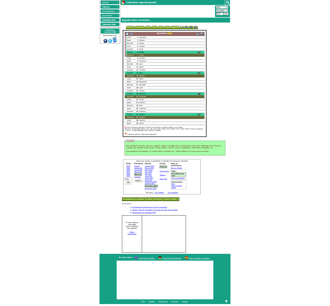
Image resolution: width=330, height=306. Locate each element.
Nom (173, 184)
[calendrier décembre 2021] (197, 34)
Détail (173, 188)
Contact (185, 302)
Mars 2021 (149, 170)
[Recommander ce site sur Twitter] (110, 42)
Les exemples (173, 193)
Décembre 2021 (150, 189)
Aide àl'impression (132, 233)
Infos (161, 27)
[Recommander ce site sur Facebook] (105, 42)
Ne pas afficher (176, 168)
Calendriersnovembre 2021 (110, 31)
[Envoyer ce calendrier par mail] (186, 27)
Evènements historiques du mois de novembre (149, 207)
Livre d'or (174, 302)
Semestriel (138, 168)
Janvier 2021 (149, 166)
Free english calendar (147, 258)
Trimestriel (138, 170)
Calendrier (140, 27)
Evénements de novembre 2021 (144, 213)
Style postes (164, 171)
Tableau (162, 175)
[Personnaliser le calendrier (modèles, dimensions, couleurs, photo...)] (202, 33)
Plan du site (163, 302)
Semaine (137, 177)
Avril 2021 (148, 172)
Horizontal (163, 179)
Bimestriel (138, 172)
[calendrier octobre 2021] (131, 34)
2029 (128, 176)
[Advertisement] (167, 11)
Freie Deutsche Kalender (172, 258)
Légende (175, 27)
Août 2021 (148, 180)
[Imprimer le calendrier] (191, 27)
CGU (143, 302)
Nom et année (176, 186)
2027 (128, 172)
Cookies (152, 302)
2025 (128, 168)
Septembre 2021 (151, 182)
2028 (128, 174)
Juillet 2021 (149, 178)
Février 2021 (149, 168)
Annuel (136, 166)
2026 (128, 170)
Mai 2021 (148, 174)
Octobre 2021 (150, 184)
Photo (167, 27)
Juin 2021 (148, 176)
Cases (154, 27)
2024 (128, 166)
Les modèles (159, 193)
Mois (148, 27)
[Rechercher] (227, 2)
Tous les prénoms (178, 178)
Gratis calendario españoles (199, 258)
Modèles (130, 27)
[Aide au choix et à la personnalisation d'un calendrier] (196, 27)
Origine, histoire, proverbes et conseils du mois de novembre (155, 210)
